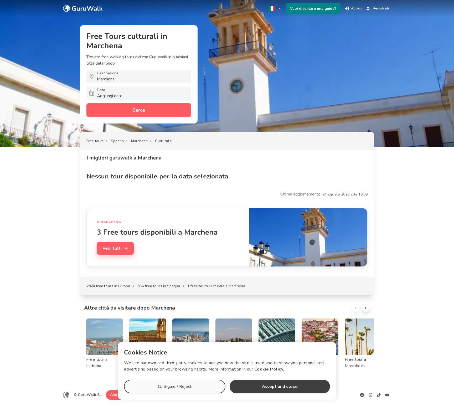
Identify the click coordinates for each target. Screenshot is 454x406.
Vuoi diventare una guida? (313, 8)
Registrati (381, 8)
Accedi (356, 8)
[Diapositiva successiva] (366, 308)
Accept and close (280, 386)
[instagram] (370, 395)
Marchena (139, 140)
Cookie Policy (268, 369)
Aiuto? (116, 394)
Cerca (138, 110)
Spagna (117, 140)
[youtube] (387, 395)
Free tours (95, 140)
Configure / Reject (175, 386)
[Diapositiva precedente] (356, 308)
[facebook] (362, 395)
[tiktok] (379, 395)
